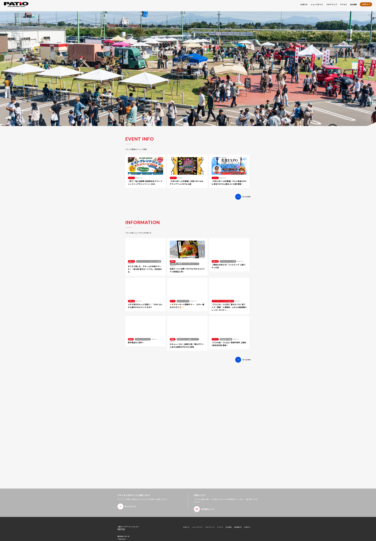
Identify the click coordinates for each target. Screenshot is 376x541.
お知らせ (304, 4)
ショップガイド (317, 4)
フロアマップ (331, 4)
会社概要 (353, 4)
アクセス (343, 4)
